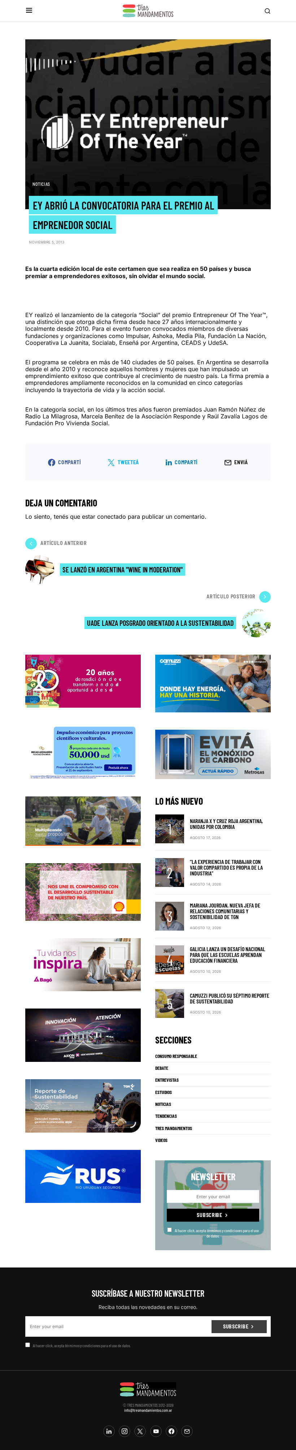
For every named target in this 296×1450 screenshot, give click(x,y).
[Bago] (83, 964)
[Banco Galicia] (83, 820)
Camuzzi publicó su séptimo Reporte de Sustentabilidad (229, 998)
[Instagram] (124, 1431)
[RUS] (83, 1175)
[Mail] (187, 1431)
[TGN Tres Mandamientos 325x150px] (83, 1105)
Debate (161, 1068)
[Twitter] (140, 1431)
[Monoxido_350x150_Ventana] (213, 753)
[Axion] (83, 1034)
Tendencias (166, 1116)
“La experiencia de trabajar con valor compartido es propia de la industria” (226, 867)
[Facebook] (171, 1431)
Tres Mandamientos (173, 1128)
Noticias (41, 183)
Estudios (163, 1092)
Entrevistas (167, 1080)
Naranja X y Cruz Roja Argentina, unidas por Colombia (226, 823)
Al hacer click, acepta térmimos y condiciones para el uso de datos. (217, 1233)
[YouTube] (156, 1431)
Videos (161, 1140)
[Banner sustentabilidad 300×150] (83, 891)
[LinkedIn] (109, 1431)
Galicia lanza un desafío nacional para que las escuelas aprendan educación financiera (227, 954)
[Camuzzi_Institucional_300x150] (213, 682)
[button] (29, 10)
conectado (111, 516)
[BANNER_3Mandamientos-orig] (83, 680)
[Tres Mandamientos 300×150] (83, 751)
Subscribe (209, 1215)
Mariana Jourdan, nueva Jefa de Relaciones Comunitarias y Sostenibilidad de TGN (225, 911)
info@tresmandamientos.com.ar (148, 1409)
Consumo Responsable (176, 1056)
